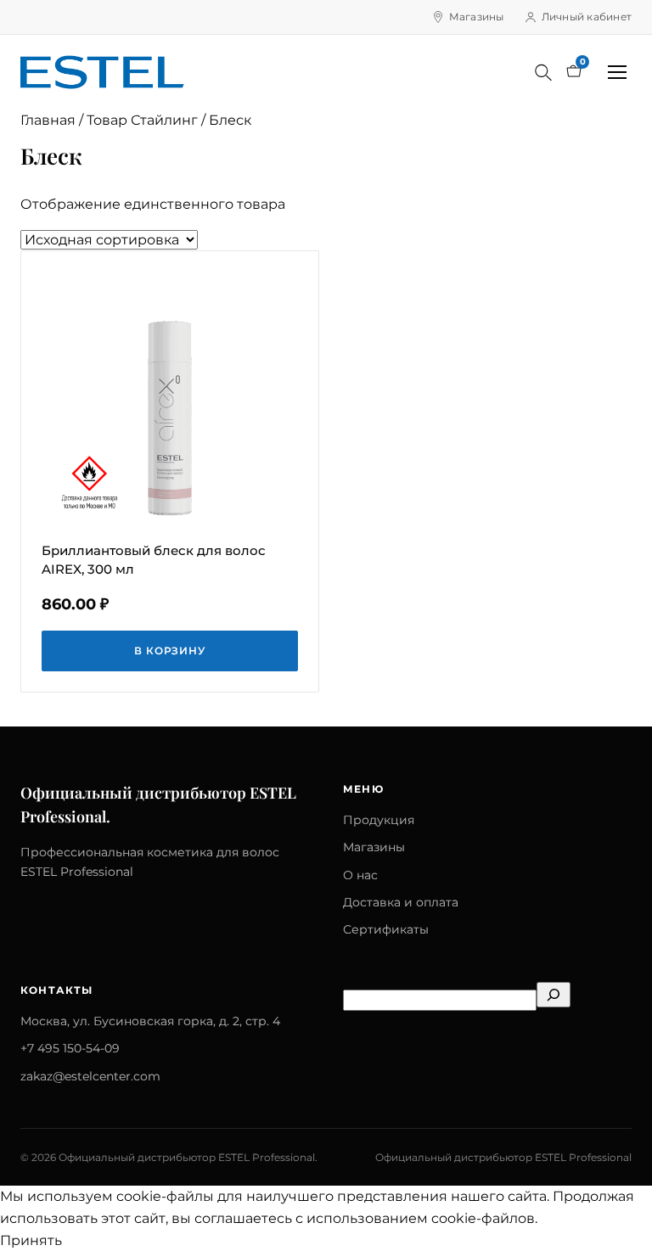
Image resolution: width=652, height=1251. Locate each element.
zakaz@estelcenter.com (90, 1076)
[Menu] (617, 72)
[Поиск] (543, 72)
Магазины (476, 16)
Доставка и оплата (400, 902)
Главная (48, 120)
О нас (360, 875)
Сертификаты (386, 929)
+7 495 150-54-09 (70, 1048)
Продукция (378, 819)
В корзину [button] (170, 650)
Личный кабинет (587, 16)
